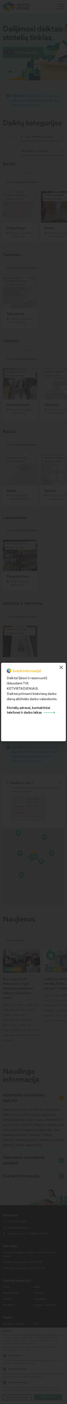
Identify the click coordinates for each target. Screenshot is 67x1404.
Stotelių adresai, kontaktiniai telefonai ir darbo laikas (28, 709)
